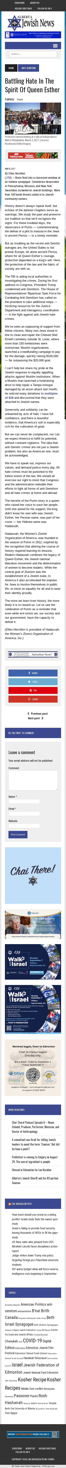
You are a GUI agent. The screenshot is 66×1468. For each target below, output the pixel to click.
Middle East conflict (32, 1388)
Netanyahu (49, 1388)
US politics (40, 1408)
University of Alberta (25, 1408)
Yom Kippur (11, 1413)
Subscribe (20, 2)
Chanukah (11, 1341)
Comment (13, 768)
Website (12, 821)
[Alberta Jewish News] (33, 23)
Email (11, 808)
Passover (22, 1395)
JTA (8, 177)
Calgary (8, 1330)
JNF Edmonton (11, 1380)
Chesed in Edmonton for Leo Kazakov (31, 1170)
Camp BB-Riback (43, 1330)
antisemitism (24, 1311)
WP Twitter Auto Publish (21, 1466)
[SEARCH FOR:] (33, 53)
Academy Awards (12, 1305)
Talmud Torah (42, 1403)
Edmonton (20, 1348)
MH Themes (49, 1459)
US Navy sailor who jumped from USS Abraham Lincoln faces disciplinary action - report (35, 1246)
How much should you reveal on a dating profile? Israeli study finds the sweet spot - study (35, 1219)
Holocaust (40, 1358)
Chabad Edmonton (41, 1335)
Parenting (9, 1396)
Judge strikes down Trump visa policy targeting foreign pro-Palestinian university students (35, 1260)
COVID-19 (32, 1341)
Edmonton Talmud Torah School (31, 1353)
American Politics (33, 1304)
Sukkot (34, 1403)
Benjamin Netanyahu (27, 1318)
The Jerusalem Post (21, 1204)
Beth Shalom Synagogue (46, 1325)
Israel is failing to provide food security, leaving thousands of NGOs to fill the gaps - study (35, 1233)
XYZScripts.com (48, 1466)
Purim (20, 99)
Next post (34, 718)
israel (17, 1365)
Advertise (34, 2)
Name (12, 796)
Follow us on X (44, 8)
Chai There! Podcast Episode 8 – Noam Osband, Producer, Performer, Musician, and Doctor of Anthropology (35, 1127)
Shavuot (26, 1403)
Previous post (39, 713)
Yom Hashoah (51, 1408)
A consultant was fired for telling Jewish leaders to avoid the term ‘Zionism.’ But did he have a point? (35, 1144)
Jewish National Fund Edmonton (40, 1372)
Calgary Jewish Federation (24, 1330)
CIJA (20, 1342)
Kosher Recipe (32, 1380)
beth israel (41, 1318)
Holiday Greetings (23, 8)
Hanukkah (29, 1358)
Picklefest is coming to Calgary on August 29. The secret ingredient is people (35, 1159)
